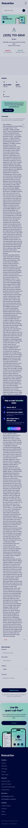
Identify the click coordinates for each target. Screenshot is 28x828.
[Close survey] (3, 398)
